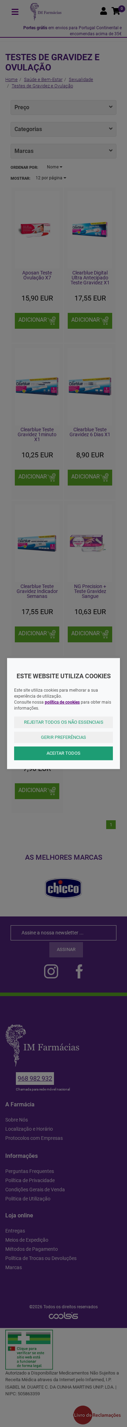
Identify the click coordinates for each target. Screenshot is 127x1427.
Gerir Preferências (63, 737)
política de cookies (62, 701)
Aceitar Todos (63, 753)
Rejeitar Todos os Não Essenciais (63, 722)
